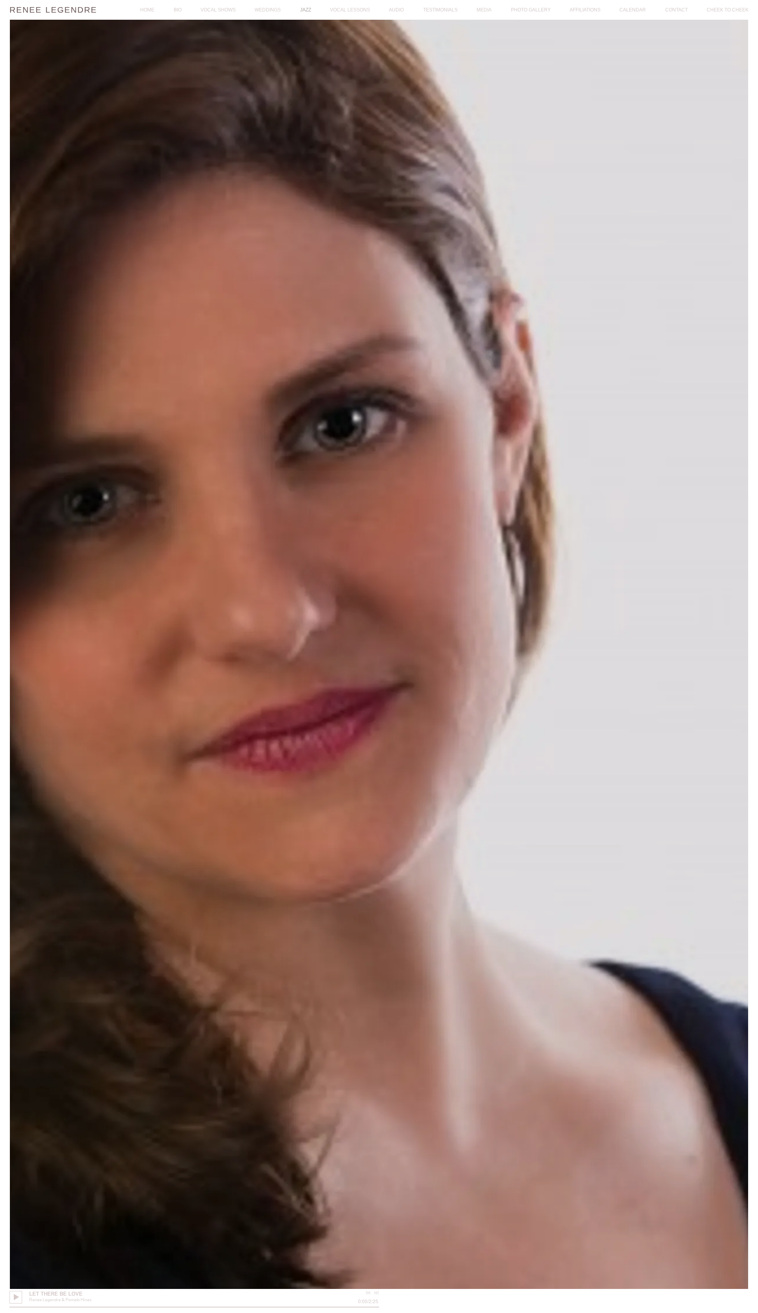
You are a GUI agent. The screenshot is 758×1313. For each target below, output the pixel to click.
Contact (676, 10)
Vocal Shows (218, 10)
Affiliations (585, 10)
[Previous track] (368, 1293)
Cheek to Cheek (728, 10)
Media (484, 10)
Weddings (268, 10)
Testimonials (440, 10)
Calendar (632, 10)
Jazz (305, 10)
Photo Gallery (531, 10)
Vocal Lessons (350, 10)
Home (147, 10)
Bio (178, 10)
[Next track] (376, 1293)
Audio (396, 10)
